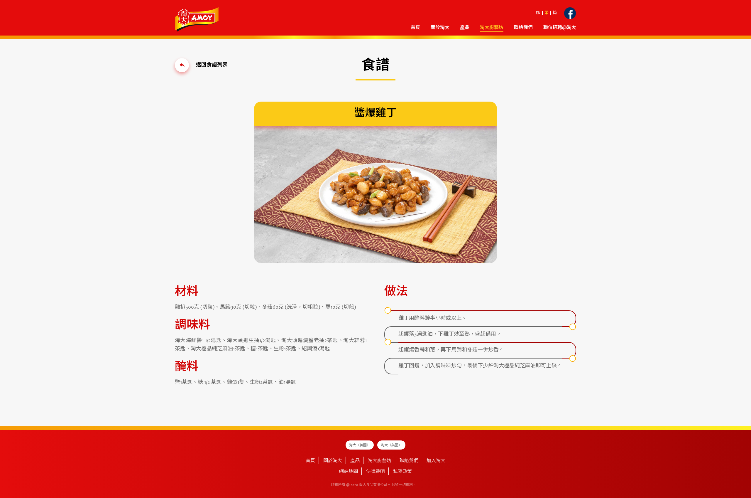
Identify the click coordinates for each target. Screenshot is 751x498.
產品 (355, 461)
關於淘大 (440, 28)
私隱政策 (402, 472)
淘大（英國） (391, 445)
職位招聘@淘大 (559, 28)
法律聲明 (375, 472)
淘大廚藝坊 (379, 461)
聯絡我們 (523, 28)
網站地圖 (348, 472)
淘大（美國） (359, 445)
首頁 (415, 28)
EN (538, 13)
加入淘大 (436, 461)
